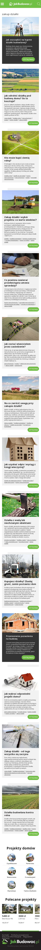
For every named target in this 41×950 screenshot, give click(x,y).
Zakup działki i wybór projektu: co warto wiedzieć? (20, 218)
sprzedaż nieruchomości (26, 302)
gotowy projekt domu (29, 238)
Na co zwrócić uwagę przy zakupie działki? (18, 405)
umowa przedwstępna (28, 304)
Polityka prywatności (20, 935)
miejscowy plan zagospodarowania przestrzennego (19, 772)
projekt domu (22, 712)
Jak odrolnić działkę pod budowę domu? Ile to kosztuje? (17, 98)
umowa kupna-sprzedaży (12, 304)
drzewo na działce (9, 540)
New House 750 (7, 919)
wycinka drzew (23, 542)
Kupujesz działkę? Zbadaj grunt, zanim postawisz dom (20, 583)
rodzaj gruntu (19, 604)
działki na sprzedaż (19, 176)
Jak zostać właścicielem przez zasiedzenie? (17, 345)
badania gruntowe (25, 601)
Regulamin (27, 936)
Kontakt (5, 935)
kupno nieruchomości (11, 302)
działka (6, 238)
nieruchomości (26, 118)
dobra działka (8, 423)
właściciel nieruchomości (28, 363)
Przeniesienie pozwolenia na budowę (19, 637)
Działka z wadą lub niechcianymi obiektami (17, 521)
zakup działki (23, 120)
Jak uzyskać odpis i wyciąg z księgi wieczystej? (20, 466)
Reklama (5, 938)
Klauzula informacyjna (11, 936)
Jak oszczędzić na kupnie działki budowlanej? (19, 41)
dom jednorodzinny (10, 712)
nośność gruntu (19, 603)
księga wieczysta (28, 480)
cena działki (8, 118)
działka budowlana (15, 238)
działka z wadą (21, 540)
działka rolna (17, 118)
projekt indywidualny (11, 240)
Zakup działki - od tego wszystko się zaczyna (17, 753)
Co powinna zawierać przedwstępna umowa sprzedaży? (16, 283)
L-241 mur (21, 919)
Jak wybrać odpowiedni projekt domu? (17, 695)
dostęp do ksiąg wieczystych (12, 480)
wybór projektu (24, 240)
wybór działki (14, 120)
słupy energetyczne (11, 542)
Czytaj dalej (28, 59)
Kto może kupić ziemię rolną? (17, 159)
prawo (6, 120)
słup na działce (31, 540)
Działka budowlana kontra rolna (18, 814)
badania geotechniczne (11, 601)
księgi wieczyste (9, 482)
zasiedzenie (18, 365)
